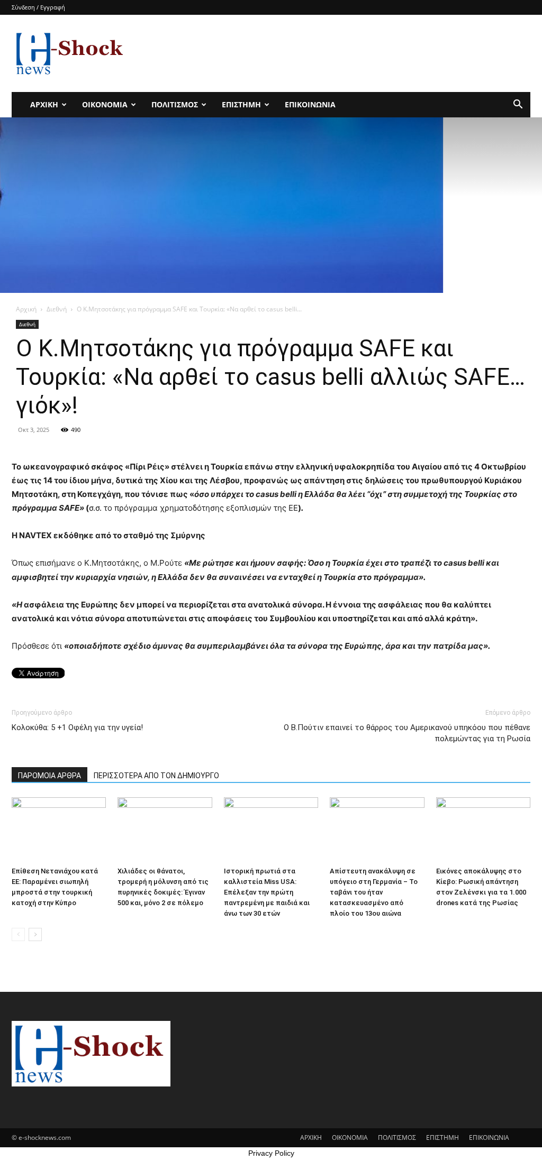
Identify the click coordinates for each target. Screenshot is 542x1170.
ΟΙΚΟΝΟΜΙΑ (105, 104)
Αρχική (26, 309)
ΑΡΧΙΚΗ (44, 104)
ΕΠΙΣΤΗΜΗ (241, 104)
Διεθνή (57, 309)
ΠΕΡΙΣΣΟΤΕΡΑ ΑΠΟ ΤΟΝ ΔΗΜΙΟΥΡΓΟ (156, 775)
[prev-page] (18, 934)
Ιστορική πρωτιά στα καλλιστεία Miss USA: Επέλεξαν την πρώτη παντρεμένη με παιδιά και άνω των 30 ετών (267, 892)
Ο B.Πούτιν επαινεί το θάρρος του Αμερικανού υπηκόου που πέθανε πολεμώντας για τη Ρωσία (407, 733)
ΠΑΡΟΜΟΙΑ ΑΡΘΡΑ (49, 775)
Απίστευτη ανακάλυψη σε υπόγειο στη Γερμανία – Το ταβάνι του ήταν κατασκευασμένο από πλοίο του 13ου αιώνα (374, 892)
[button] (517, 105)
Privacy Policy (271, 1153)
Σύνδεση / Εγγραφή (38, 7)
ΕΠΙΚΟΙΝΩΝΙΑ (310, 104)
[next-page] (35, 934)
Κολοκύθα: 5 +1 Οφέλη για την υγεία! (77, 727)
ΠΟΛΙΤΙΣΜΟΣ (174, 104)
